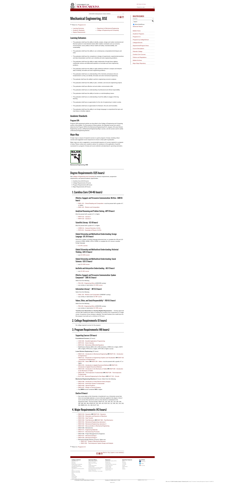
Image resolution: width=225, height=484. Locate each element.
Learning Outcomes (78, 28)
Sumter (123, 465)
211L (100, 230)
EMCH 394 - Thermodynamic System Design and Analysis (97, 443)
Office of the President (93, 460)
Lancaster (124, 464)
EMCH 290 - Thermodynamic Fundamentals (90, 372)
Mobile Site (112, 482)
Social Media (142, 459)
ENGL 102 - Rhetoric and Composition (88, 207)
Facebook (143, 461)
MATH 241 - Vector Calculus (86, 343)
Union (123, 467)
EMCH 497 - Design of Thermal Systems (89, 387)
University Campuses (127, 459)
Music (73, 473)
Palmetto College (137, 51)
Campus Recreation (93, 465)
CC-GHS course (85, 255)
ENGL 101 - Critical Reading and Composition (91, 203)
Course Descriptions (138, 48)
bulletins (168, 481)
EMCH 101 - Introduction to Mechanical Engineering (92, 354)
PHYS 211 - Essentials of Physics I (87, 230)
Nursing (73, 474)
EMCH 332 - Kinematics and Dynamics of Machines (92, 416)
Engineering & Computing (77, 464)
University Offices (93, 459)
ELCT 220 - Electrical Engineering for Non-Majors (92, 376)
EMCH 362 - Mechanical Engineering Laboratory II (92, 424)
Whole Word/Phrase (139, 24)
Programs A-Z (82, 25)
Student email (108, 467)
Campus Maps (108, 466)
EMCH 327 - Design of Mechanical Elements (93, 441)
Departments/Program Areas (141, 45)
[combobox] (106, 14)
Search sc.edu (141, 5)
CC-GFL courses (83, 245)
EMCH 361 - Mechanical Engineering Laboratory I (92, 422)
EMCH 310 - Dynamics (84, 414)
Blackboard (107, 461)
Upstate (123, 468)
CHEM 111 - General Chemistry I (87, 228)
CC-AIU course (85, 271)
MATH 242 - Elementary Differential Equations (91, 345)
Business (73, 461)
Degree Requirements (79, 32)
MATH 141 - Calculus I (84, 216)
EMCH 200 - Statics (83, 361)
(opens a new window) (117, 452)
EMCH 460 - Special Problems (86, 385)
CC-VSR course (97, 308)
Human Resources (92, 469)
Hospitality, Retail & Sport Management (77, 467)
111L (99, 228)
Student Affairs (91, 466)
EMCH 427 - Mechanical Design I (87, 435)
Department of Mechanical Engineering (108, 28)
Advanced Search (138, 26)
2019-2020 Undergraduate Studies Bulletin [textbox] (99, 13)
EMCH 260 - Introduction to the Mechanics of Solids (92, 369)
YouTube (143, 465)
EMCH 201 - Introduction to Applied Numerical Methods (93, 365)
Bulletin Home (137, 30)
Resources (107, 459)
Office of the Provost (93, 463)
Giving (90, 464)
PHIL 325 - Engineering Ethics (86, 283)
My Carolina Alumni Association (95, 468)
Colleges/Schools (137, 42)
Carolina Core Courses (139, 54)
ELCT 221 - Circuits (113, 376)
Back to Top (106, 452)
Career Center (108, 469)
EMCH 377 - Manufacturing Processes (89, 431)
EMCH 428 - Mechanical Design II (87, 437)
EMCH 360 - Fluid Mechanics (86, 420)
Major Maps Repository (139, 63)
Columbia (124, 463)
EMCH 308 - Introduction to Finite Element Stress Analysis (94, 381)
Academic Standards (78, 30)
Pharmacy (74, 475)
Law (72, 469)
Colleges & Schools (76, 459)
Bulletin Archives (137, 60)
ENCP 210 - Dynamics (99, 414)
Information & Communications (78, 468)
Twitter (142, 463)
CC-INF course (97, 296)
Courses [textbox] (135, 18)
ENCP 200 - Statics (97, 361)
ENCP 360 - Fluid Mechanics (105, 420)
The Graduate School (76, 465)
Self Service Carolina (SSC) (110, 460)
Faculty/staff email (109, 468)
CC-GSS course (85, 264)
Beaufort (124, 461)
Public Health (74, 476)
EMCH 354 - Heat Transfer (85, 418)
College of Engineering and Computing (108, 30)
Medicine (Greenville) (76, 472)
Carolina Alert (108, 463)
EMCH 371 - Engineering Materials (88, 429)
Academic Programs (138, 33)
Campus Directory (108, 465)
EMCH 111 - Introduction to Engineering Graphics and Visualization (96, 357)
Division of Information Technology (95, 471)
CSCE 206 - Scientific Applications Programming (91, 341)
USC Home (139, 4)
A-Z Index (144, 4)
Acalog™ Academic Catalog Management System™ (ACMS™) (201, 481)
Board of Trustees (92, 461)
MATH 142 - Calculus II (84, 218)
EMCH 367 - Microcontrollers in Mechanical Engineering (93, 426)
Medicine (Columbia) (76, 470)
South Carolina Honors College (78, 478)
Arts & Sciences (75, 460)
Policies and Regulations (139, 57)
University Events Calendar (110, 464)
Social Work (74, 477)
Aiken (123, 460)
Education (74, 463)
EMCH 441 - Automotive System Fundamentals (91, 383)
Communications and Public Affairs (95, 467)
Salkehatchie (125, 466)
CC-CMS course (97, 285)
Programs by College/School (141, 39)
